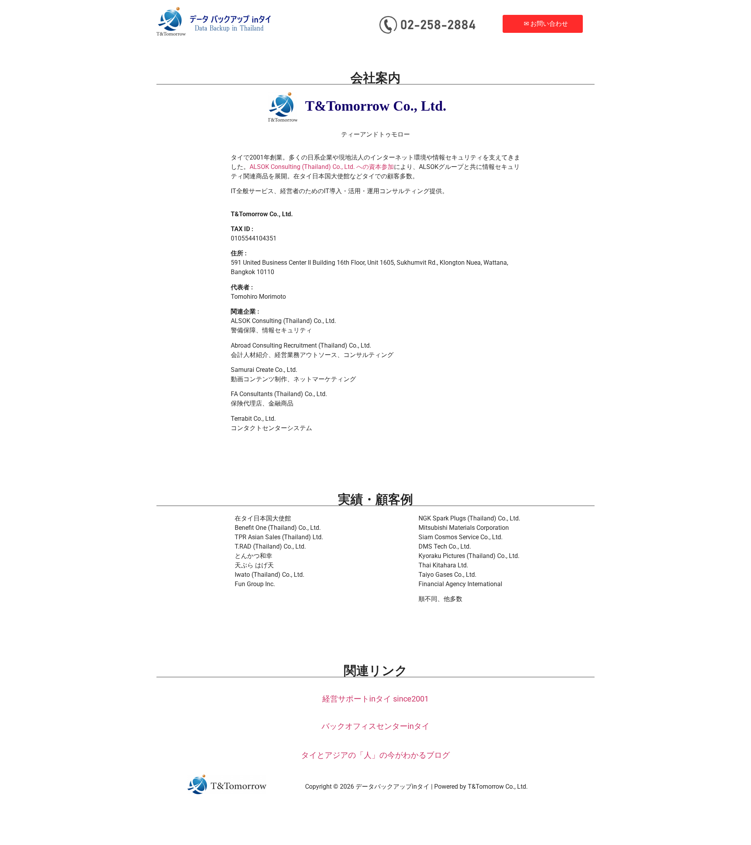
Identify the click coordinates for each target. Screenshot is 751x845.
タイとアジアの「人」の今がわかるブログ (375, 755)
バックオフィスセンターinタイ (375, 726)
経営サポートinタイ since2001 (375, 698)
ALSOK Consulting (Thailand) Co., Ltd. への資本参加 (322, 166)
